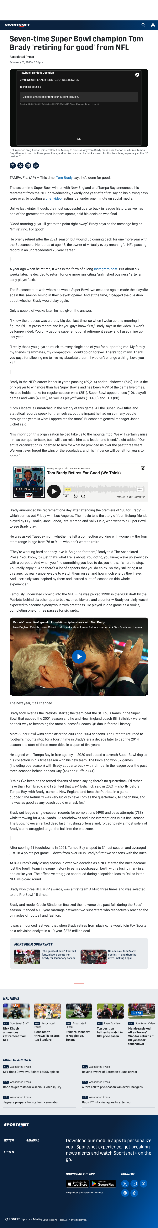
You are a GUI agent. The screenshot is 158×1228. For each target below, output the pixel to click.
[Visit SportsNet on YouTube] (134, 1183)
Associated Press (22, 57)
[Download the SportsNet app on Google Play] (103, 1183)
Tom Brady (64, 177)
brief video (53, 198)
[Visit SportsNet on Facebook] (143, 1183)
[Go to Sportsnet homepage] (17, 26)
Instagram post (105, 268)
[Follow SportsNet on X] (125, 1183)
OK (79, 138)
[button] (143, 25)
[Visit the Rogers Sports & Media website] (23, 1219)
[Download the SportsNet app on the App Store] (77, 1183)
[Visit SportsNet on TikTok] (134, 1193)
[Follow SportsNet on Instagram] (125, 1193)
